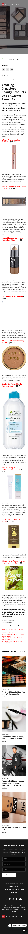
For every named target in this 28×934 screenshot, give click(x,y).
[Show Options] (18, 864)
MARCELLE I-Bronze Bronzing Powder (13, 342)
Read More (4, 697)
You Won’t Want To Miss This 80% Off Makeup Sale (13, 693)
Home (7, 883)
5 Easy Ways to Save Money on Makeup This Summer (13, 737)
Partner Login (14, 892)
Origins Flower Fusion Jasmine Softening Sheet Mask (13, 562)
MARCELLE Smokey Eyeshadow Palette (14, 187)
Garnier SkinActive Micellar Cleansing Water (12, 385)
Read (21, 883)
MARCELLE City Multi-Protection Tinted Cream (11, 468)
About (6, 889)
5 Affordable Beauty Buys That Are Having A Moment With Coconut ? (13, 642)
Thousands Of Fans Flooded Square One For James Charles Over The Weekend (13, 783)
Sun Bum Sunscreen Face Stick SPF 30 (13, 520)
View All (23, 652)
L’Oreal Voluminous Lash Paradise (11, 141)
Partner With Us (14, 889)
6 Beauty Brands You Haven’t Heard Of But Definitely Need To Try (13, 632)
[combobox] (7, 864)
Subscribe (9, 875)
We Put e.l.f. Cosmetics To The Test (14, 828)
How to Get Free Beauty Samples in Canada (13, 629)
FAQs (22, 889)
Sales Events (14, 883)
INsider (16, 886)
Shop (11, 886)
